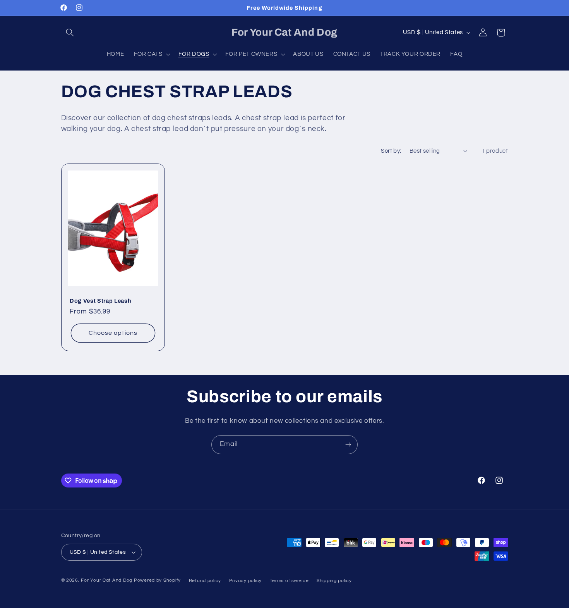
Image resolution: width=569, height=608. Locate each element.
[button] (70, 32)
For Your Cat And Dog (106, 580)
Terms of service (289, 581)
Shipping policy (334, 581)
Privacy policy (245, 581)
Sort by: (391, 151)
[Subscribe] (348, 444)
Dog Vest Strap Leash (100, 301)
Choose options (113, 333)
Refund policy (205, 581)
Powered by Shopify (157, 580)
